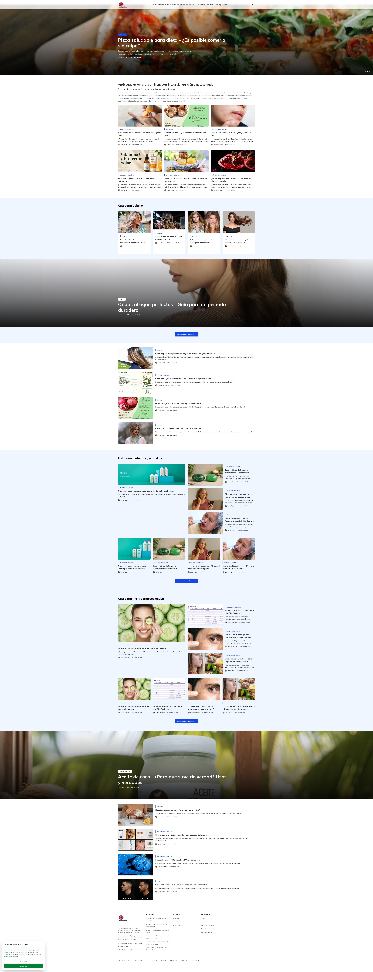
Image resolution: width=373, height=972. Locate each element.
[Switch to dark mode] (253, 4)
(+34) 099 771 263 (126, 947)
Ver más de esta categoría (185, 334)
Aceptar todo (23, 966)
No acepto (23, 961)
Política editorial (183, 960)
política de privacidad (11, 956)
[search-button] (248, 5)
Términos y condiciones (124, 960)
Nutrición (175, 5)
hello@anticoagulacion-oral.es (130, 950)
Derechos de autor (139, 960)
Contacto (163, 960)
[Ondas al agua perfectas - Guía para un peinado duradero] (186, 293)
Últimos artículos (158, 5)
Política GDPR (173, 960)
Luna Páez (121, 315)
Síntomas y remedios (187, 5)
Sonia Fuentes (177, 922)
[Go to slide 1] (365, 71)
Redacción (177, 914)
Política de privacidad (153, 960)
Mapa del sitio (194, 960)
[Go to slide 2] (367, 71)
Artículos (150, 914)
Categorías (205, 914)
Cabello (168, 5)
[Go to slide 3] (369, 71)
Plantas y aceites (220, 5)
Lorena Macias (122, 57)
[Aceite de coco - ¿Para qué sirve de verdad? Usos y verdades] (186, 765)
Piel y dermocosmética (205, 5)
